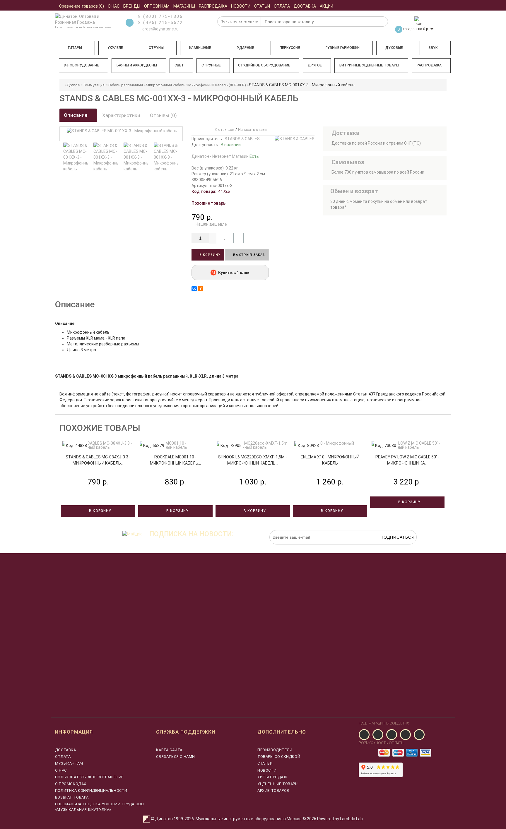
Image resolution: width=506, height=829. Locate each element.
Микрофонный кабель (165, 85)
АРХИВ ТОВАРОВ (273, 790)
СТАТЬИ (265, 763)
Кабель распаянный (125, 85)
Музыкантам (69, 763)
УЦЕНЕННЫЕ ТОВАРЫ (278, 784)
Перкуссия (290, 48)
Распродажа (429, 65)
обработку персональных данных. (389, 547)
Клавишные (200, 48)
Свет (179, 65)
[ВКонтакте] (194, 288)
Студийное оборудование (264, 65)
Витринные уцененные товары (369, 65)
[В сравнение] (238, 238)
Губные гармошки (343, 48)
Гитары (75, 48)
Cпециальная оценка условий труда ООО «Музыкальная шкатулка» (99, 806)
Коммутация (94, 85)
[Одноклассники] (200, 288)
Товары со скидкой (278, 756)
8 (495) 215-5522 (160, 22)
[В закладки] (225, 238)
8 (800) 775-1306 (160, 16)
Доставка (65, 750)
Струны (156, 48)
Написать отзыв (253, 129)
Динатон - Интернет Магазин (225, 156)
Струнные (211, 65)
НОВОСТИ (266, 770)
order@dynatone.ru (160, 29)
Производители (275, 750)
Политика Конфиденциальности (91, 790)
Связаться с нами (175, 756)
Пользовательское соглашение (89, 777)
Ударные (245, 48)
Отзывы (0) (163, 115)
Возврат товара (71, 797)
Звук (432, 48)
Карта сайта (169, 750)
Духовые (394, 48)
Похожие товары (209, 203)
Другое (315, 65)
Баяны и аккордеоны (137, 65)
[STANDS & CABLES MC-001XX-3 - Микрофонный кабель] (75, 157)
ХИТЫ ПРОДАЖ (272, 777)
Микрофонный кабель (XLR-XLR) (217, 85)
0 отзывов (224, 129)
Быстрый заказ (248, 255)
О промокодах (70, 784)
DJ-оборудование (81, 65)
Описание (76, 115)
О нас (61, 770)
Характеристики (121, 115)
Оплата (63, 756)
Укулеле (115, 48)
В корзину (209, 255)
